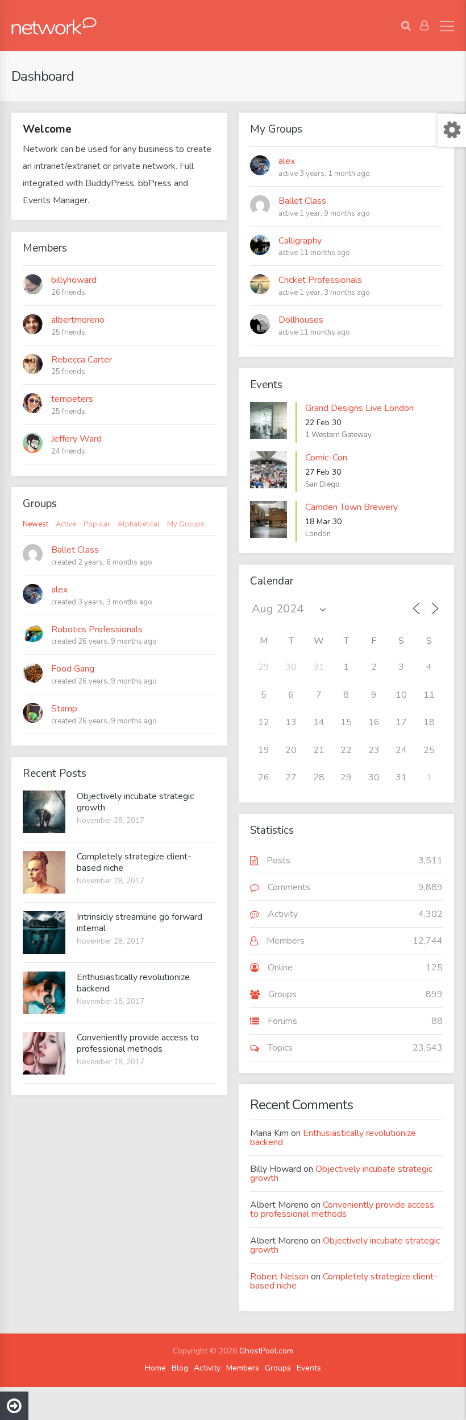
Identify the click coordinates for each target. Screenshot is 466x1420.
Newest (35, 524)
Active (66, 524)
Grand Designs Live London (359, 408)
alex (286, 161)
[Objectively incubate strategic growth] (44, 812)
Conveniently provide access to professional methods (138, 1043)
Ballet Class (302, 201)
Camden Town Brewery (351, 507)
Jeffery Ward (76, 439)
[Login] (424, 25)
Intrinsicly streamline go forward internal (139, 923)
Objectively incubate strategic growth (135, 802)
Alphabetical (139, 524)
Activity (207, 1368)
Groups (278, 1368)
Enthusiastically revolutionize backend (133, 983)
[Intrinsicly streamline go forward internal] (44, 932)
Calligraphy (300, 240)
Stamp (64, 708)
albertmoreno (78, 320)
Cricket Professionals (320, 280)
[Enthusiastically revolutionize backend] (44, 993)
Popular (97, 524)
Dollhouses (300, 320)
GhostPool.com (266, 1350)
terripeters (72, 399)
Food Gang (72, 668)
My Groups (186, 524)
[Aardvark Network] (54, 26)
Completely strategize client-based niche (134, 862)
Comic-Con (326, 457)
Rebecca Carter (81, 359)
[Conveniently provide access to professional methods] (44, 1053)
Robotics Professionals (97, 629)
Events (309, 1368)
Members (242, 1368)
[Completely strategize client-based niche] (44, 872)
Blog (180, 1368)
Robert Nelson (279, 1276)
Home (155, 1368)
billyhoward (74, 280)
